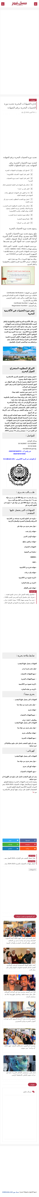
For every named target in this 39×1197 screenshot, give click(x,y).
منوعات (33, 100)
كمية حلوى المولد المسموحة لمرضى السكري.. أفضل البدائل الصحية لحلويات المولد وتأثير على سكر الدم (21, 967)
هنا (33, 792)
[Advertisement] (19, 33)
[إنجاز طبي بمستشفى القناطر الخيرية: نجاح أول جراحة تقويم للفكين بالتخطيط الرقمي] (19, 1063)
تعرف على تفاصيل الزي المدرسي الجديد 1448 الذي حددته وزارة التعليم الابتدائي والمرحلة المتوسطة (18, 597)
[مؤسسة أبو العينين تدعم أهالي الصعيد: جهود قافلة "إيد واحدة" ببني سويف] (19, 1036)
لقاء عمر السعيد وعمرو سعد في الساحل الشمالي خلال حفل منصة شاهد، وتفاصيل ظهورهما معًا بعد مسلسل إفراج (20, 994)
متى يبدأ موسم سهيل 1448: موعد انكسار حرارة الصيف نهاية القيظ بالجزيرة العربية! (18, 600)
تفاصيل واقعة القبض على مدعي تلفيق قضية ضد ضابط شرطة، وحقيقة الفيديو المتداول (18, 594)
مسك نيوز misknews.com (10, 1192)
